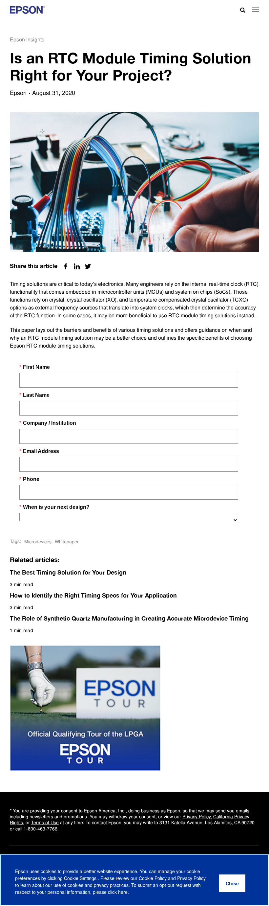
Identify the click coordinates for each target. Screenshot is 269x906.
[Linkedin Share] (77, 266)
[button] (255, 9)
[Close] (232, 883)
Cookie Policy (153, 878)
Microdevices (38, 541)
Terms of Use (45, 822)
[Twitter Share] (88, 266)
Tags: (15, 541)
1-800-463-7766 (40, 828)
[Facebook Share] (66, 266)
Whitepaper (67, 541)
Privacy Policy (196, 816)
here (123, 892)
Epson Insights (27, 39)
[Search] (240, 9)
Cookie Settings (81, 878)
